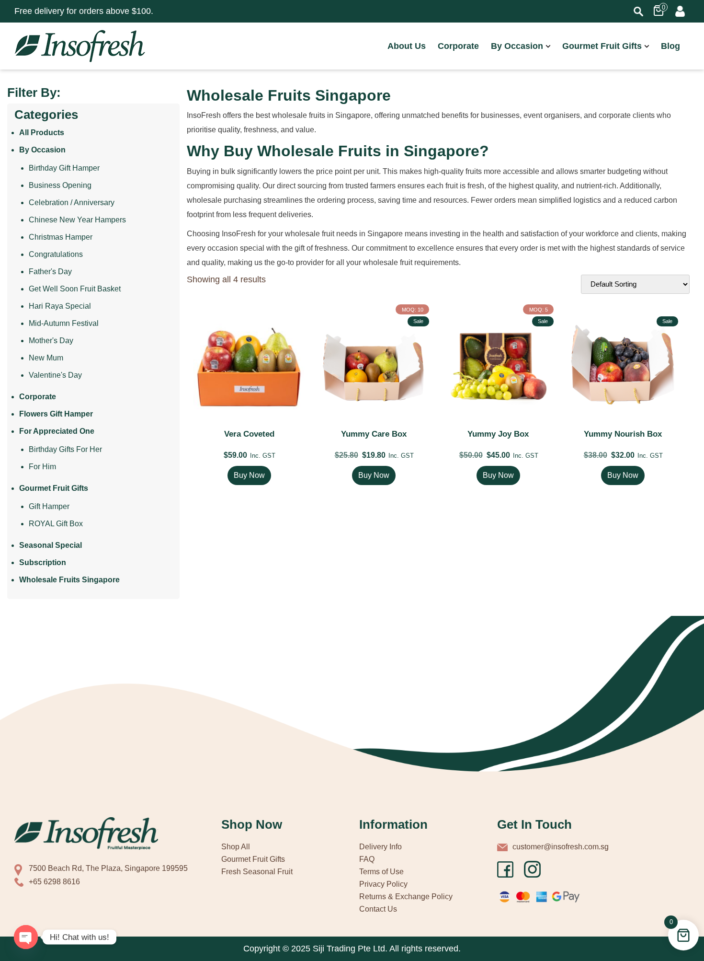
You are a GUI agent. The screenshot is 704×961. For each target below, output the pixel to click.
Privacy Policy (383, 884)
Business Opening (60, 185)
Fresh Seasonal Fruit (257, 872)
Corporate (458, 46)
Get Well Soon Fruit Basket (75, 289)
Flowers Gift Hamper (56, 414)
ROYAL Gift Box (56, 524)
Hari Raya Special (60, 306)
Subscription (42, 562)
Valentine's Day (55, 375)
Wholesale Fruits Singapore (69, 580)
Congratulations (56, 254)
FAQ (367, 859)
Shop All (235, 847)
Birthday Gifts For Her (65, 449)
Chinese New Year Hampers (77, 220)
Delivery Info (380, 847)
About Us (406, 46)
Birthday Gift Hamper (64, 168)
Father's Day (50, 271)
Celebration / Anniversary (71, 202)
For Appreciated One (56, 431)
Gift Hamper (49, 506)
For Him (42, 467)
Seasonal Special (50, 545)
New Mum (46, 358)
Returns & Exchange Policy (406, 896)
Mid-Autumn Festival (64, 323)
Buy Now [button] (249, 475)
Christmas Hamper (60, 237)
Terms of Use (381, 872)
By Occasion (517, 46)
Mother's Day (51, 340)
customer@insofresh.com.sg (560, 847)
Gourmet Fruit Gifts (602, 46)
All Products (41, 132)
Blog (670, 46)
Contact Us (378, 909)
